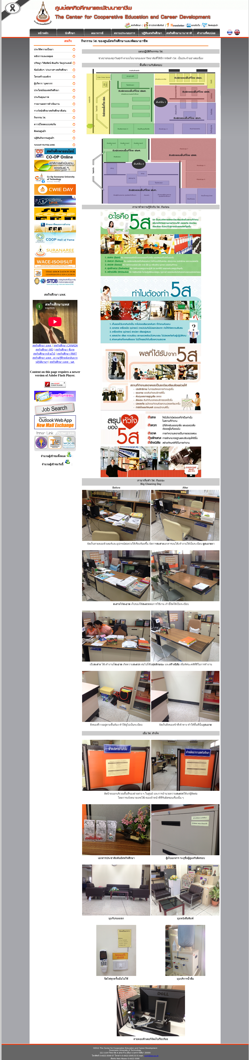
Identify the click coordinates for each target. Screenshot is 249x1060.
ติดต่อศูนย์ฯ (38, 131)
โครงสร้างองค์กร (41, 76)
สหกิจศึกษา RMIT (67, 353)
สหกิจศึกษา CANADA (66, 345)
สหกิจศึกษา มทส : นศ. (62, 361)
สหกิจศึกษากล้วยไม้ (44, 353)
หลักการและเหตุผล (42, 56)
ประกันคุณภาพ (40, 97)
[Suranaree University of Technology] (55, 219)
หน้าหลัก (43, 33)
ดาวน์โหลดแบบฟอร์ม (43, 124)
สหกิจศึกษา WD (44, 349)
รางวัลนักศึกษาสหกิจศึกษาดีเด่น (48, 110)
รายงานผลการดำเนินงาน (45, 104)
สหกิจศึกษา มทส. (42, 345)
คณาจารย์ (97, 33)
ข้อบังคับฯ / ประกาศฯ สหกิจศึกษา (49, 70)
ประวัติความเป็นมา (42, 49)
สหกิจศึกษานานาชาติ (179, 33)
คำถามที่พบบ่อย (206, 33)
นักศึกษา (70, 33)
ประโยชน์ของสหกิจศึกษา (45, 90)
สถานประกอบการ (124, 33)
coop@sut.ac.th (151, 1056)
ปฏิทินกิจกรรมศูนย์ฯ (42, 138)
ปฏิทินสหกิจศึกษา (152, 33)
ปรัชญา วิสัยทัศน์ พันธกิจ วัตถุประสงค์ (51, 63)
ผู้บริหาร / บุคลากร (41, 83)
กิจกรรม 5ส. (38, 117)
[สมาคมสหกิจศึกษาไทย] (55, 447)
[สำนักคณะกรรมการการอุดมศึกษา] (41, 447)
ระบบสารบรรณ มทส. (43, 144)
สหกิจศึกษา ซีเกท (65, 349)
